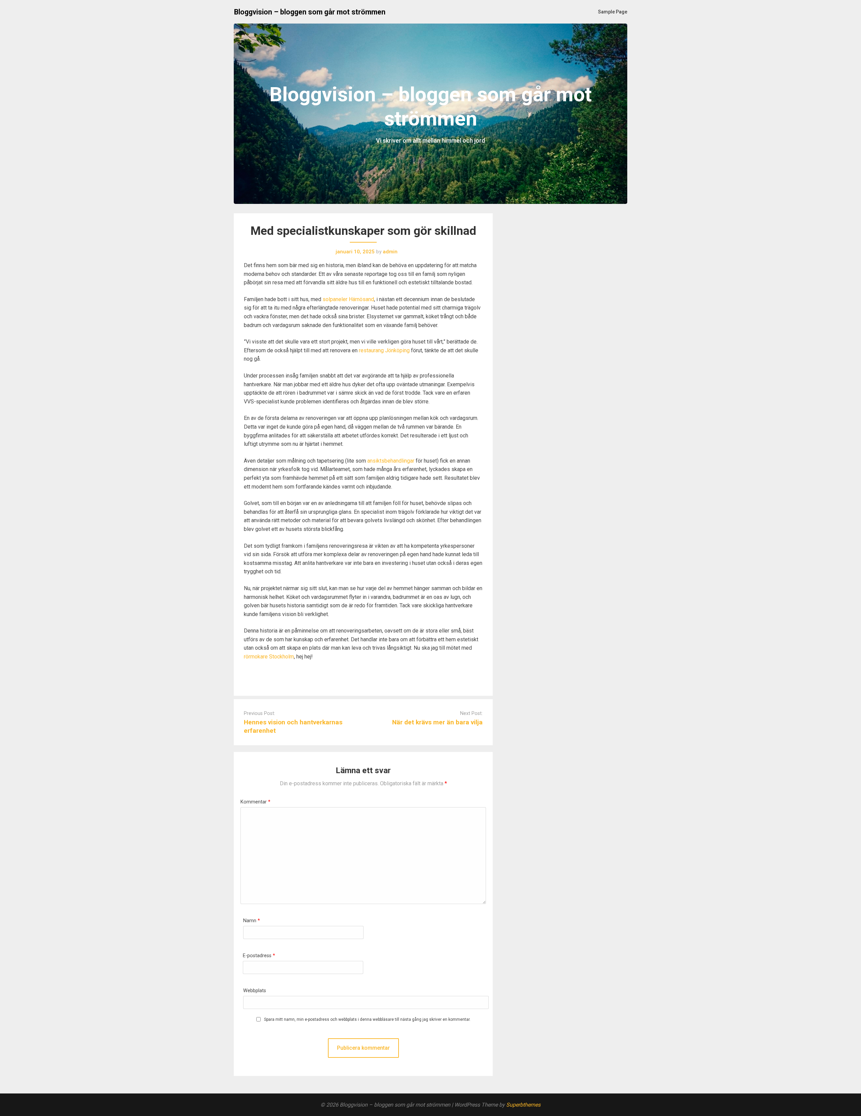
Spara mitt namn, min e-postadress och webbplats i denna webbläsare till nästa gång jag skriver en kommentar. (367, 1019)
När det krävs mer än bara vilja (437, 722)
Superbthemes (523, 1105)
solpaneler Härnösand (348, 299)
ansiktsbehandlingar (390, 461)
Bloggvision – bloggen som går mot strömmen (309, 12)
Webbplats (254, 991)
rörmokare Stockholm (269, 656)
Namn (251, 921)
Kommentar (255, 802)
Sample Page (612, 11)
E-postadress (259, 956)
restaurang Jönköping (384, 350)
